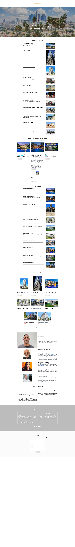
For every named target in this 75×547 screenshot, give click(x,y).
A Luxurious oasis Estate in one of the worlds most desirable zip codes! (32, 207)
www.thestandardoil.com (52, 364)
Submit (37, 461)
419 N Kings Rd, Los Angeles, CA (27, 234)
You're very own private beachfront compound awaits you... (30, 215)
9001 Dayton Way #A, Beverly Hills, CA (29, 227)
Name (31, 449)
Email (31, 451)
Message (31, 456)
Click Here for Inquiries (37, 435)
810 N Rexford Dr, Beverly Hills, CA (28, 205)
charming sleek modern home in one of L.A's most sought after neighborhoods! (33, 199)
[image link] (50, 55)
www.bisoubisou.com (42, 362)
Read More (19, 168)
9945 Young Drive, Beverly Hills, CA (28, 243)
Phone (31, 453)
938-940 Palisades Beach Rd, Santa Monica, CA (30, 214)
